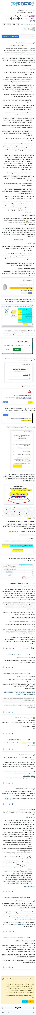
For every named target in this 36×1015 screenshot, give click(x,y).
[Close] (3, 979)
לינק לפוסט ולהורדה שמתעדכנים (18, 45)
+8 (25, 29)
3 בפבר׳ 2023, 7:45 (23, 755)
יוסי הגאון (30, 718)
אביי (32, 43)
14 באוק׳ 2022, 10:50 (22, 657)
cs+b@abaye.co (8, 799)
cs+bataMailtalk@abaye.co (22, 924)
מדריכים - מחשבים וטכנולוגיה (28, 24)
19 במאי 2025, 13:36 (22, 940)
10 (6, 931)
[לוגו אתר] (22, 4)
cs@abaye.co (31, 639)
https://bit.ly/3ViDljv (29, 776)
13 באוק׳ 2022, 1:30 (23, 43)
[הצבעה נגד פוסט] (3, 648)
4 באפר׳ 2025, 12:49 (22, 901)
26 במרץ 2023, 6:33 (22, 788)
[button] (33, 1012)
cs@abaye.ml (31, 707)
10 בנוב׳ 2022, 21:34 (20, 718)
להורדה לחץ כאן (18, 240)
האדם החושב (29, 743)
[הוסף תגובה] (13, 648)
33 (7, 648)
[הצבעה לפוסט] (10, 648)
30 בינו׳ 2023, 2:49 (14, 743)
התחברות (24, 1001)
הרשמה (31, 1001)
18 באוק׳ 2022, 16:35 (22, 676)
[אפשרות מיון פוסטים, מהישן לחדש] (32, 36)
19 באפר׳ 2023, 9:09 (22, 809)
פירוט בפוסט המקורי (29, 886)
